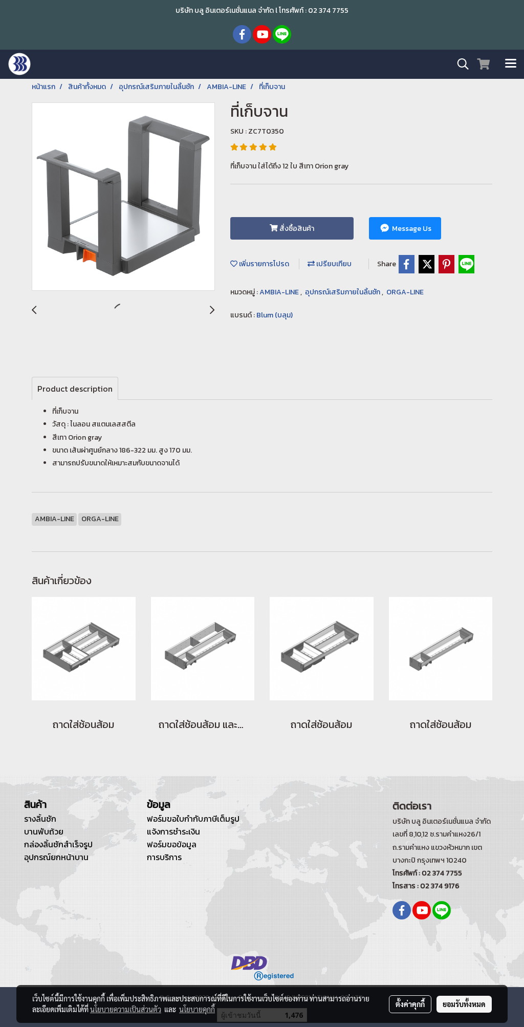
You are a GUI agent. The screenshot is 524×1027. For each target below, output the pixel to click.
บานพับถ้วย (43, 831)
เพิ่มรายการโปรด (263, 264)
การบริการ (164, 857)
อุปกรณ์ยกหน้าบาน (56, 857)
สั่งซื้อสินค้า (296, 228)
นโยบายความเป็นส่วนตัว (125, 1009)
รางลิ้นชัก (40, 818)
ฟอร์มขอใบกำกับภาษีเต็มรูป (193, 818)
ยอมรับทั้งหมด (464, 1004)
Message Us (410, 228)
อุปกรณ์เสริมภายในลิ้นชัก (343, 292)
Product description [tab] (75, 388)
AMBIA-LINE (279, 292)
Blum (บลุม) (274, 315)
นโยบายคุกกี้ (197, 1009)
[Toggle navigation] (510, 64)
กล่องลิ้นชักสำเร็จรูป (58, 844)
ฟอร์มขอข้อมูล (171, 844)
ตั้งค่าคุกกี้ (410, 1004)
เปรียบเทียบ (333, 264)
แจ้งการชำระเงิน (173, 831)
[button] (459, 64)
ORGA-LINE (405, 292)
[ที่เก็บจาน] (123, 197)
